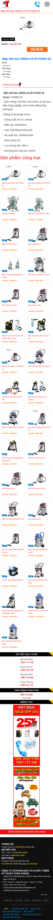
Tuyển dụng (36, 900)
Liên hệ (46, 900)
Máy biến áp (35, 909)
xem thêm (44, 894)
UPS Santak (28, 912)
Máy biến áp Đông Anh (12, 912)
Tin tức (27, 900)
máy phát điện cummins (32, 914)
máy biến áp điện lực (19, 909)
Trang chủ (8, 900)
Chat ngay (26, 698)
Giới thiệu (18, 900)
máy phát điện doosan (11, 917)
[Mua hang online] (37, 48)
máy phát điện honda (11, 914)
